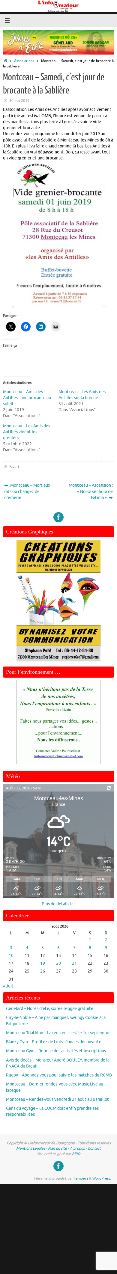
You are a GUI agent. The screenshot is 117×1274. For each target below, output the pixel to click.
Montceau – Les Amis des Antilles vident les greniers (26, 432)
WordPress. (101, 1178)
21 (74, 963)
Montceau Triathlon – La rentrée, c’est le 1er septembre (58, 1032)
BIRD (76, 1153)
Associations (24, 60)
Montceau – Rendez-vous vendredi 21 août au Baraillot (57, 1099)
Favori (14, 466)
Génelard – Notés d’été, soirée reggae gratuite (49, 1008)
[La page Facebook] (58, 517)
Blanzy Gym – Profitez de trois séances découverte (53, 1041)
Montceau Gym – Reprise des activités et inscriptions (56, 1050)
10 (11, 955)
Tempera (81, 1178)
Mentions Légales (30, 1148)
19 (42, 963)
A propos (77, 1148)
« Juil (8, 986)
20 (58, 963)
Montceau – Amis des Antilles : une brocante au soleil (27, 397)
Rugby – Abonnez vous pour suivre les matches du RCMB (59, 1075)
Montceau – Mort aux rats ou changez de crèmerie (27, 491)
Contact (94, 1148)
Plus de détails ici (58, 904)
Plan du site (57, 1148)
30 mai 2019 (19, 100)
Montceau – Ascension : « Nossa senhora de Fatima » (91, 491)
